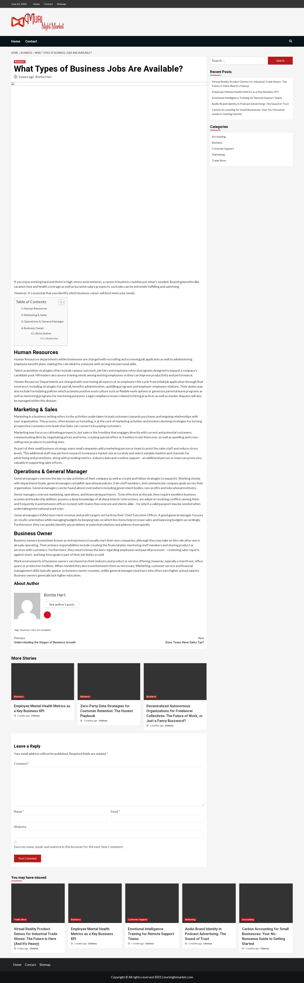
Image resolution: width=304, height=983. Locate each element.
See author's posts (61, 604)
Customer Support (223, 148)
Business (19, 62)
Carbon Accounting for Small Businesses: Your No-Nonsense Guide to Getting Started (248, 112)
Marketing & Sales (35, 314)
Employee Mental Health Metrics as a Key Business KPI (245, 91)
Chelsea (35, 716)
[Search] (290, 41)
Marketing (218, 154)
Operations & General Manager (44, 321)
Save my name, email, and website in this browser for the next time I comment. (69, 847)
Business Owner (34, 328)
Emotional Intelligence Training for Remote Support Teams (247, 97)
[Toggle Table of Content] (60, 302)
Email (115, 811)
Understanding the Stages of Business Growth (45, 640)
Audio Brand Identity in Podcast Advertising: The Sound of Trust (250, 103)
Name (19, 811)
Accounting (219, 136)
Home (36, 3)
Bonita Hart (43, 77)
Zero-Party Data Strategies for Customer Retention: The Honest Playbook (106, 711)
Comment (22, 764)
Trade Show (219, 160)
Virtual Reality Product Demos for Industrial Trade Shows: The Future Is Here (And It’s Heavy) (249, 83)
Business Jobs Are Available (35, 629)
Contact (48, 3)
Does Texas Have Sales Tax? (184, 640)
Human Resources (35, 308)
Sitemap (61, 3)
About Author (43, 333)
